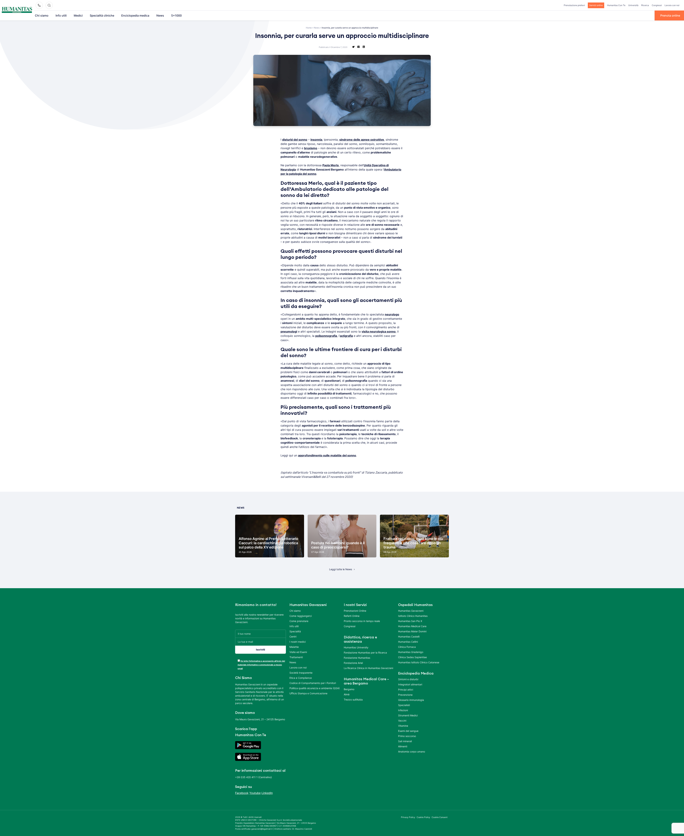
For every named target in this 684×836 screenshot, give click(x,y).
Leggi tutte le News (340, 569)
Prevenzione (405, 694)
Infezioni (403, 710)
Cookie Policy (423, 817)
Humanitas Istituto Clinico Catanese (418, 662)
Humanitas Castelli (408, 636)
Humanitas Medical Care (412, 626)
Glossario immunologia (411, 699)
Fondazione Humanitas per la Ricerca (365, 652)
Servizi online (596, 5)
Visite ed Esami (298, 652)
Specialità (295, 631)
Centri (292, 636)
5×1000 (176, 15)
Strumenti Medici (408, 715)
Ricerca (645, 5)
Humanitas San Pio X (410, 621)
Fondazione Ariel (353, 662)
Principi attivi (405, 689)
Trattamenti (296, 657)
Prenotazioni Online (355, 610)
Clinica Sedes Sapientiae (412, 657)
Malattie (294, 646)
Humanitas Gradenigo (410, 652)
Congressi (657, 5)
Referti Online (351, 615)
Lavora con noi (672, 5)
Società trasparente (300, 672)
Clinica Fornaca (407, 646)
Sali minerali (405, 741)
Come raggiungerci (300, 615)
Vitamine (403, 725)
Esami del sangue (408, 730)
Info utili (61, 15)
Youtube (255, 793)
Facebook (241, 793)
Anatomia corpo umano (411, 751)
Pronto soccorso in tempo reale (362, 621)
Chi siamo (41, 15)
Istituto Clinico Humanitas (413, 615)
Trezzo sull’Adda (353, 699)
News (160, 15)
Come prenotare (298, 621)
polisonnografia (326, 336)
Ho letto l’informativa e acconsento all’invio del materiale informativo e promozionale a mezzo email (261, 665)
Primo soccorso (407, 736)
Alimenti (402, 746)
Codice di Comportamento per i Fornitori (312, 683)
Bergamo (349, 689)
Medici (78, 15)
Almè (346, 694)
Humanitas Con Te (616, 5)
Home (309, 27)
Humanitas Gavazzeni (410, 610)
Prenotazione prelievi (574, 5)
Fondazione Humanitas (357, 657)
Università (633, 5)
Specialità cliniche (102, 15)
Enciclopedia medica (135, 15)
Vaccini (402, 720)
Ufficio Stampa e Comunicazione (308, 693)
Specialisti (404, 705)
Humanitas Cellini (408, 641)
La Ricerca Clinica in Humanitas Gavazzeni (368, 668)
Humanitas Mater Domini (412, 631)
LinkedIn (267, 793)
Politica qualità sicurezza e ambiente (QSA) (314, 688)
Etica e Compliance (300, 677)
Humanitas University (356, 647)
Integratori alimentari (410, 684)
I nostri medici (297, 641)
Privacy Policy (408, 817)
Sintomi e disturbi (408, 679)
